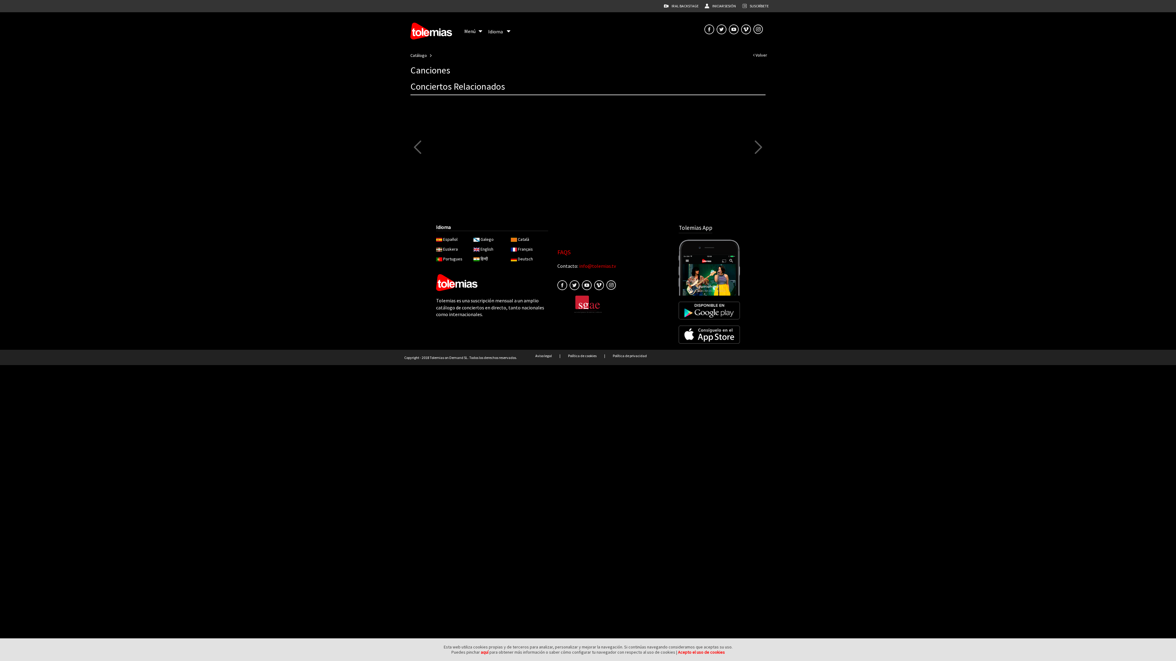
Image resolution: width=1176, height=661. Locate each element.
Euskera (450, 249)
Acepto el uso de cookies (701, 652)
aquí (484, 652)
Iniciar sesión (724, 6)
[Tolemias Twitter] (721, 29)
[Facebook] (562, 285)
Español (450, 239)
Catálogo (418, 55)
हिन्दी (484, 259)
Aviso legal (543, 355)
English (487, 249)
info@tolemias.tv (597, 266)
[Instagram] (758, 29)
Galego (487, 239)
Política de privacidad (630, 355)
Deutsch (525, 259)
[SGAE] (588, 304)
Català (523, 239)
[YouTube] (734, 29)
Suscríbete (759, 6)
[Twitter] (574, 285)
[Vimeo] (746, 29)
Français (525, 249)
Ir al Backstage (685, 6)
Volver (761, 55)
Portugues (452, 259)
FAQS (564, 252)
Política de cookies (582, 355)
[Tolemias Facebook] (709, 29)
